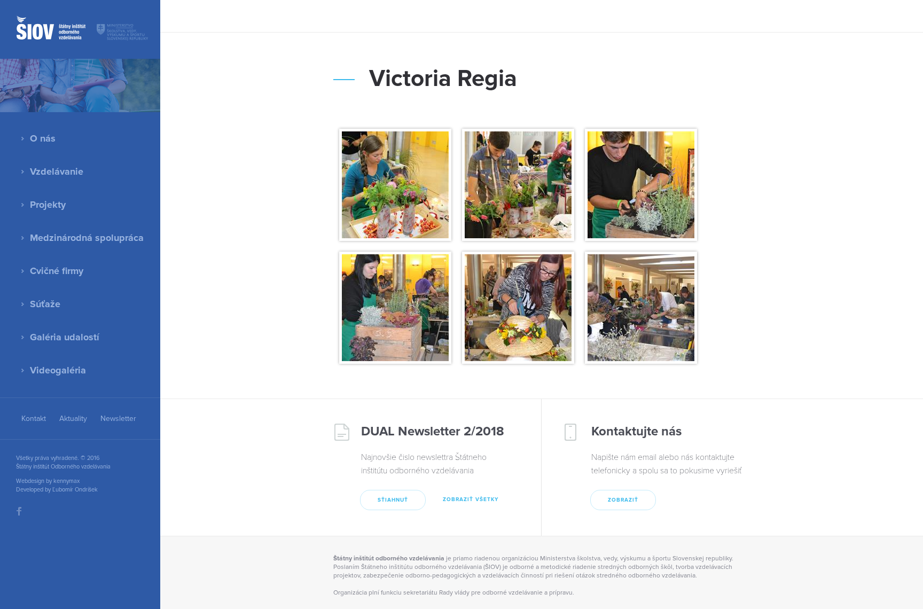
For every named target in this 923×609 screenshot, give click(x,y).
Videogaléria (58, 370)
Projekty (48, 204)
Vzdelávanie (56, 171)
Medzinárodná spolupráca (87, 238)
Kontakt (33, 418)
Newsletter (118, 418)
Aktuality (73, 418)
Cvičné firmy (56, 271)
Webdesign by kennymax (48, 481)
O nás (43, 138)
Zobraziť (623, 500)
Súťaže (45, 304)
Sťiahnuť (393, 500)
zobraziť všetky (470, 499)
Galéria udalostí (64, 337)
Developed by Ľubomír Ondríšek (57, 489)
